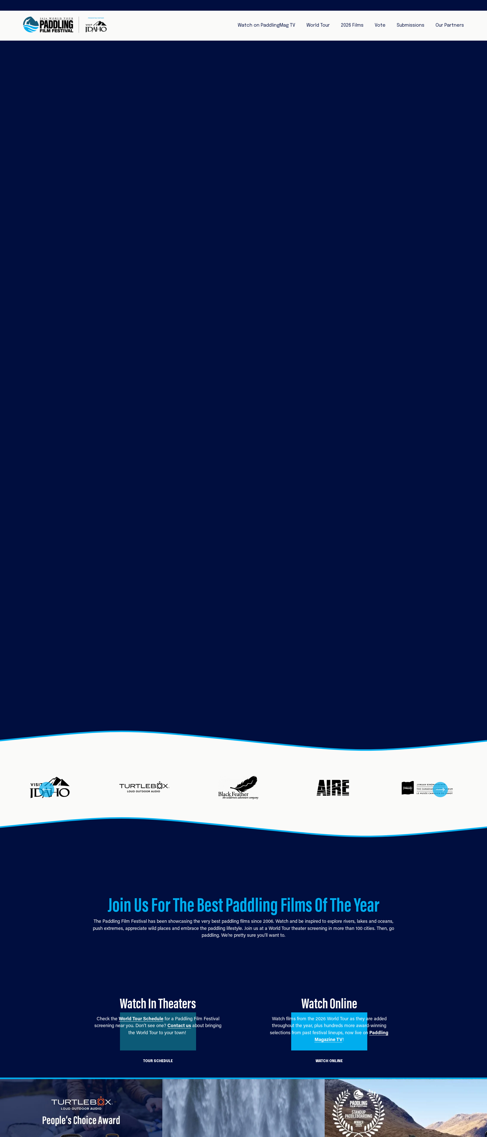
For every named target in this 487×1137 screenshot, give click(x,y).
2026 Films (352, 25)
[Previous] (46, 789)
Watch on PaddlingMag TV (266, 25)
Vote (380, 25)
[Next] (440, 789)
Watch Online (329, 1061)
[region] (243, 789)
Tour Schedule (158, 1061)
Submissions (410, 25)
